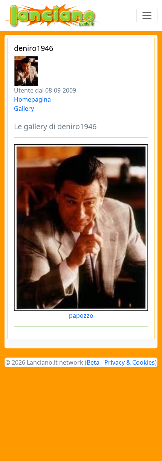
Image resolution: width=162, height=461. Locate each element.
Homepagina (32, 99)
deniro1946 (33, 48)
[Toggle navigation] (146, 15)
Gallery (24, 108)
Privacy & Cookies (129, 362)
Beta (93, 362)
